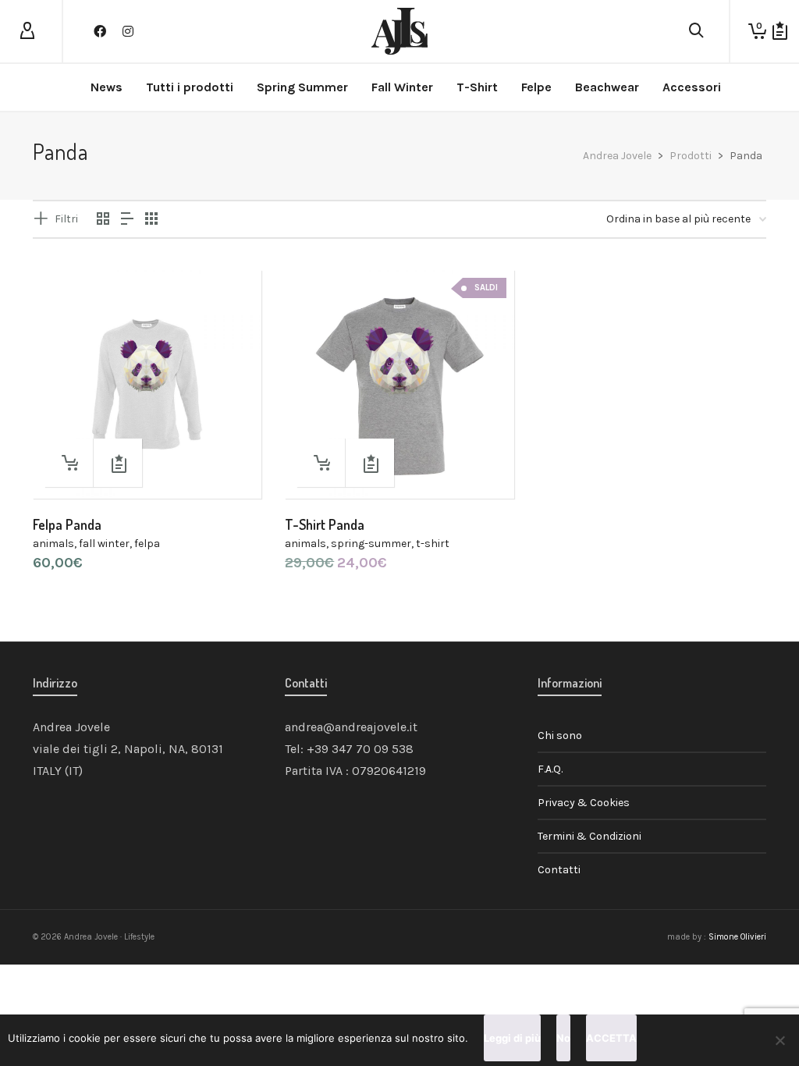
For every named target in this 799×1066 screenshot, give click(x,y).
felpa (147, 543)
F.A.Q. (550, 769)
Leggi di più (512, 1038)
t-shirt (432, 543)
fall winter (104, 543)
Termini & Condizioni (589, 836)
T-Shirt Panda (324, 524)
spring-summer (371, 543)
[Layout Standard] (103, 220)
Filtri (66, 219)
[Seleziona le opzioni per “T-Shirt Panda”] (321, 463)
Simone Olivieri (737, 937)
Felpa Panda (67, 524)
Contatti (559, 869)
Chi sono (560, 735)
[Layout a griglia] (151, 220)
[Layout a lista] (127, 220)
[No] (779, 1040)
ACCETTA (611, 1038)
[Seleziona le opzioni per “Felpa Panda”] (68, 463)
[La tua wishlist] (780, 31)
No (563, 1038)
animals (53, 543)
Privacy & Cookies (584, 802)
